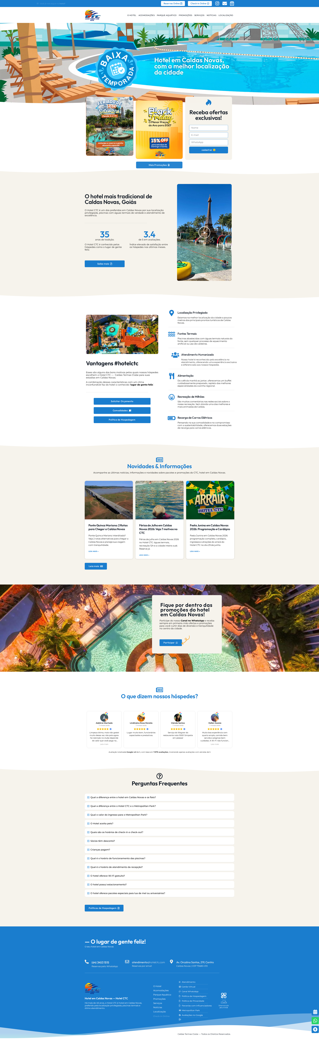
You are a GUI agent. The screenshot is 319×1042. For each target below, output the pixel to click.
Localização (226, 15)
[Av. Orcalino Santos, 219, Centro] (171, 962)
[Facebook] (101, 1016)
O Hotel (131, 15)
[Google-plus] (116, 1016)
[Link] (109, 1016)
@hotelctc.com (148, 962)
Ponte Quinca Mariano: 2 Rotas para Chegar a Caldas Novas (107, 527)
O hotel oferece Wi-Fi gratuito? (107, 875)
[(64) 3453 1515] (87, 962)
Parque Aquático (167, 15)
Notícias (211, 15)
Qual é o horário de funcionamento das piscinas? (117, 858)
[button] (204, 232)
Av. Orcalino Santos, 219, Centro (195, 962)
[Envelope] (224, 3)
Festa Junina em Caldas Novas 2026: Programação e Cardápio (210, 527)
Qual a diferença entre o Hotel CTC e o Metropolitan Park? (123, 806)
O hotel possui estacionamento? (108, 884)
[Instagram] (217, 3)
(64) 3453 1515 (100, 962)
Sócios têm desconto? (102, 841)
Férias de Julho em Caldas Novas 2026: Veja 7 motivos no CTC (158, 529)
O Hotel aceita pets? (101, 823)
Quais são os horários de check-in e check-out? (116, 832)
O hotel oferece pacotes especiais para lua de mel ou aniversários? (127, 893)
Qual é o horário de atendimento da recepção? (116, 867)
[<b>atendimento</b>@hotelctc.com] (127, 962)
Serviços (199, 15)
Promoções (185, 15)
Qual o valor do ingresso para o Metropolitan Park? (118, 814)
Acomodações (146, 15)
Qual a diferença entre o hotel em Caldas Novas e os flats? (123, 797)
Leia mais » (93, 551)
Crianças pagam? (100, 849)
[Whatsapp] (309, 1020)
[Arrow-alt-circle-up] (309, 1029)
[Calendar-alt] (232, 3)
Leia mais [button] (104, 744)
